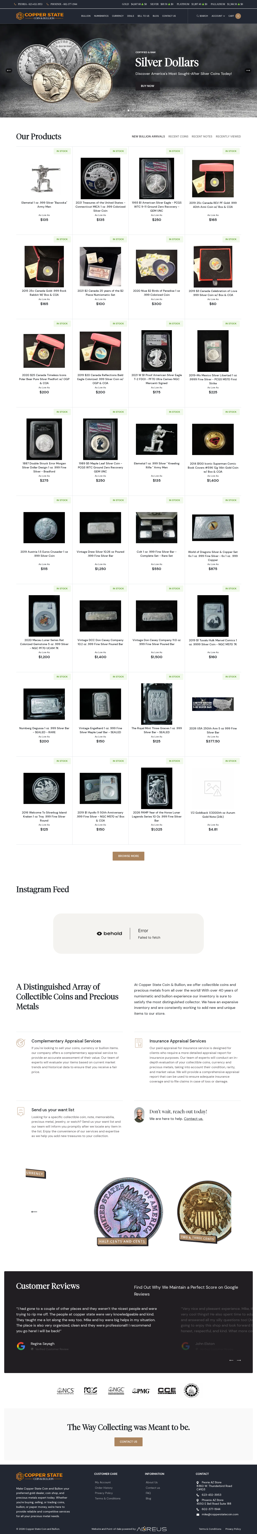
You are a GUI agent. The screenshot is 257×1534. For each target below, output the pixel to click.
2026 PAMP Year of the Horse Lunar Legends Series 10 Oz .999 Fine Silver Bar (157, 816)
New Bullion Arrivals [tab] (148, 136)
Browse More (128, 856)
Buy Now (147, 86)
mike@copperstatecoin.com (220, 1514)
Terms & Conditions (107, 1498)
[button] (124, 110)
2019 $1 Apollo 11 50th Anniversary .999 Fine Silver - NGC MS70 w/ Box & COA (100, 816)
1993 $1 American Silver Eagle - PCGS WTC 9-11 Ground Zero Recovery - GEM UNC (157, 206)
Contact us (153, 1488)
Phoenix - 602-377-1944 (64, 4)
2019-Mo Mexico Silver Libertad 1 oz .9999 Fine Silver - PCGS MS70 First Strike (213, 379)
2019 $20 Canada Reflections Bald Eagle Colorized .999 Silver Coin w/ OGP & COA (100, 379)
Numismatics (101, 16)
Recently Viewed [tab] (228, 136)
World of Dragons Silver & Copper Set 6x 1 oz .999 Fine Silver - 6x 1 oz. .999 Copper (213, 556)
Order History (104, 1488)
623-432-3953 (211, 1495)
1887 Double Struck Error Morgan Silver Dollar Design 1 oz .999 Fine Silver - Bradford (44, 467)
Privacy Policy (104, 1493)
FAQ (148, 1493)
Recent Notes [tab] (202, 136)
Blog (156, 16)
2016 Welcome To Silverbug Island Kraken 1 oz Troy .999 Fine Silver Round (44, 816)
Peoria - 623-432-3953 (30, 4)
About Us (152, 1482)
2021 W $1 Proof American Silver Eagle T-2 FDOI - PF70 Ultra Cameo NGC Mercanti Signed (157, 379)
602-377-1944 (211, 1509)
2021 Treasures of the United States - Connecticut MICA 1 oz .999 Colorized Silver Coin (100, 206)
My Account (103, 1482)
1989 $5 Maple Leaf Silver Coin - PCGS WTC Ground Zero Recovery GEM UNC (100, 467)
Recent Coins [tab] (178, 136)
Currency (117, 16)
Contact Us (169, 16)
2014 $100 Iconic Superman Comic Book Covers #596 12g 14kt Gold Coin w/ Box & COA (213, 467)
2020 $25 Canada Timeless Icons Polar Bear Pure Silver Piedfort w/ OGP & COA (44, 379)
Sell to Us (143, 16)
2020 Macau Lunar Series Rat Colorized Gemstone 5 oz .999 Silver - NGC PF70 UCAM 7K (44, 644)
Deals (130, 16)
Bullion (86, 16)
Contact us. (193, 1118)
